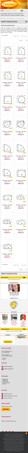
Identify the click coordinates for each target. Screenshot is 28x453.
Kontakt (4, 358)
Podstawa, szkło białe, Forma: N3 (7, 230)
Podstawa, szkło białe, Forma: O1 (21, 230)
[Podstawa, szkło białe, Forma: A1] (7, 50)
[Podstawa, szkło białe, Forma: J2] (21, 124)
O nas (4, 359)
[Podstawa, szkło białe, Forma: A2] (21, 50)
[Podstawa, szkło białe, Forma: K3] (7, 173)
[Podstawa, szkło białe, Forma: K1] (7, 148)
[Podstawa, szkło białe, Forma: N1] (21, 197)
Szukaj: (2, 10)
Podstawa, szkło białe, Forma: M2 (21, 181)
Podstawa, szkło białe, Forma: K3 (7, 181)
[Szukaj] (21, 11)
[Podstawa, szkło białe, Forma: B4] (21, 75)
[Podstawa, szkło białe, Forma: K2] (21, 148)
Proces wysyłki (6, 382)
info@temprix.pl (14, 298)
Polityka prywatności (8, 368)
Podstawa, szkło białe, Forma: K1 (7, 156)
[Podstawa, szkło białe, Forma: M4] (7, 197)
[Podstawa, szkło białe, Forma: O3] (7, 246)
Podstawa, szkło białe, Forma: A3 (7, 83)
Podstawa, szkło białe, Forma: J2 (21, 132)
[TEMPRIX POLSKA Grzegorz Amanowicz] (9, 4)
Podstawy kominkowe (11, 18)
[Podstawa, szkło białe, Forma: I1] (21, 99)
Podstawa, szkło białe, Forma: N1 (21, 205)
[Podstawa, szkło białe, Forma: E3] (7, 99)
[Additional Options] (21, 334)
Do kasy (4, 383)
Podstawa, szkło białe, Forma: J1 (7, 132)
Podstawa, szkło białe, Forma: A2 (21, 58)
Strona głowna (3, 18)
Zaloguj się (5, 380)
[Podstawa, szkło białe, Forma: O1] (21, 222)
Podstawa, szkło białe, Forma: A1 (7, 58)
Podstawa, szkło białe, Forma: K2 (21, 156)
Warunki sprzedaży (8, 366)
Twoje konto (5, 381)
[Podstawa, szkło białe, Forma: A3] (7, 75)
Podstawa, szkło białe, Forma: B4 (21, 83)
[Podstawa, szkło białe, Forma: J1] (7, 124)
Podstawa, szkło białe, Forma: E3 (7, 107)
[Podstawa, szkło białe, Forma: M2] (21, 173)
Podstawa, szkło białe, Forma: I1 (21, 107)
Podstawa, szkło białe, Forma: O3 (7, 254)
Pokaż (14, 36)
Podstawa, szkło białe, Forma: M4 (7, 205)
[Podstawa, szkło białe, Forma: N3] (7, 222)
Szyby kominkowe (8, 395)
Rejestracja (5, 379)
